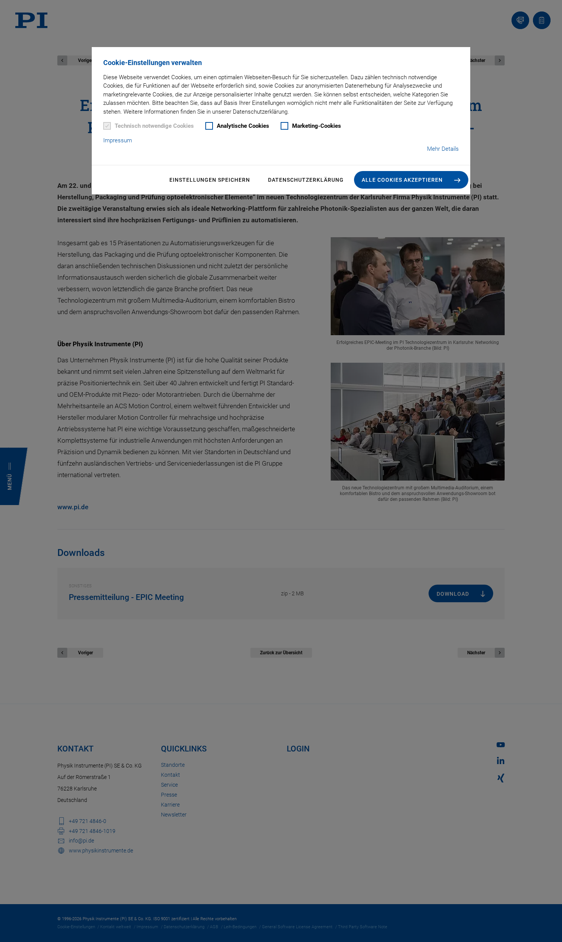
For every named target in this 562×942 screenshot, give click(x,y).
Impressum (117, 140)
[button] (411, 180)
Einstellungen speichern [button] (209, 180)
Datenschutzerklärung (306, 180)
